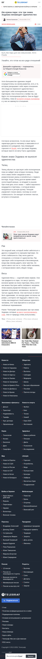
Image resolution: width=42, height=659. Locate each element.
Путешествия (28, 471)
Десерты (27, 579)
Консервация (28, 572)
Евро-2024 (27, 421)
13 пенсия (6, 568)
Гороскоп (27, 460)
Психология (28, 446)
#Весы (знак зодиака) (14, 321)
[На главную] (21, 2)
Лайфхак (27, 478)
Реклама (5, 621)
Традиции (27, 533)
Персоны (5, 522)
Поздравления (29, 485)
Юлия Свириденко (9, 557)
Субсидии (27, 375)
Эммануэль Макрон (10, 536)
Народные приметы (31, 529)
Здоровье (26, 431)
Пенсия (4, 564)
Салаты (26, 582)
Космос (5, 439)
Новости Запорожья (10, 382)
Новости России (9, 467)
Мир (3, 456)
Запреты (27, 536)
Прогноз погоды (29, 392)
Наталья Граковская (12, 19)
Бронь (26, 499)
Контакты (5, 628)
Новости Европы (9, 460)
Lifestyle (25, 456)
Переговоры (7, 504)
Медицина (27, 378)
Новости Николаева (10, 396)
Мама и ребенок (29, 435)
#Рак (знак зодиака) (30, 319)
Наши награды (7, 625)
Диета (26, 442)
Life (14, 231)
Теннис (26, 414)
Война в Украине (8, 491)
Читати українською (8, 24)
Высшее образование (32, 385)
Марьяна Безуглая (10, 554)
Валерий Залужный (10, 540)
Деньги (5, 407)
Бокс (25, 410)
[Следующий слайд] (40, 7)
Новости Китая (8, 474)
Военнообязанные (30, 506)
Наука (4, 431)
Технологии (7, 435)
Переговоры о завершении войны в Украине (20, 7)
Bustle (14, 148)
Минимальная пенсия (11, 582)
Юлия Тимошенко (9, 550)
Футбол (26, 407)
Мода (26, 467)
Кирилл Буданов (9, 543)
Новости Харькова (10, 368)
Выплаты (27, 371)
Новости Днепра (9, 371)
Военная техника (9, 515)
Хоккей (26, 417)
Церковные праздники (32, 526)
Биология (6, 442)
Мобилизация (27, 491)
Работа (26, 368)
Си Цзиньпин (8, 533)
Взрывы (6, 501)
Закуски (26, 586)
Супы (26, 575)
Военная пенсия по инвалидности (10, 578)
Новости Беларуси (10, 478)
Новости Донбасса (10, 389)
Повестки (27, 496)
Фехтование (28, 424)
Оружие (6, 508)
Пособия (27, 389)
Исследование (29, 449)
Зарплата (27, 364)
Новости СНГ (8, 471)
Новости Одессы (9, 375)
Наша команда (7, 632)
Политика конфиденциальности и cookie (17, 611)
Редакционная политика (11, 614)
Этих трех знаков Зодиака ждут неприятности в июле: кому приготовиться (26, 236)
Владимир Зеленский (10, 526)
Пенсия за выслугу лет (11, 586)
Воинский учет (29, 509)
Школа (26, 382)
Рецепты (25, 564)
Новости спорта (28, 402)
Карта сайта (6, 635)
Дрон (5, 446)
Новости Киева (8, 364)
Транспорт (7, 410)
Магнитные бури (30, 481)
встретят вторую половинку (28, 99)
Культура (27, 474)
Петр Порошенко (9, 547)
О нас (4, 607)
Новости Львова (9, 378)
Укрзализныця (8, 424)
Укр (39, 2)
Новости (5, 360)
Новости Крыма (8, 392)
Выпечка (27, 568)
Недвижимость (8, 414)
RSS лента (6, 642)
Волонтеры (7, 511)
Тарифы (6, 417)
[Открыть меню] (3, 2)
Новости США (8, 464)
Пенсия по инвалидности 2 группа (11, 573)
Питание (27, 439)
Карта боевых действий (8, 496)
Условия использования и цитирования (16, 618)
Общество (26, 360)
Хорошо (30, 656)
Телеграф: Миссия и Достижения (14, 639)
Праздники (26, 522)
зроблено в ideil (7, 652)
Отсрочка (27, 502)
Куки (20, 656)
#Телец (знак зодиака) (14, 319)
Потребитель (28, 464)
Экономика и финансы (10, 402)
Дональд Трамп (8, 529)
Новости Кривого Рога (11, 385)
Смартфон (7, 449)
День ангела (28, 540)
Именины (27, 543)
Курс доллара (8, 421)
